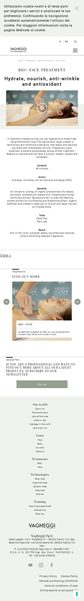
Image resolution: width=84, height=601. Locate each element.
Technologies (40, 475)
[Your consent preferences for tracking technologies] (77, 594)
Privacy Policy (48, 576)
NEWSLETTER (12, 360)
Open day (40, 514)
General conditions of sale (61, 585)
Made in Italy (40, 420)
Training (40, 502)
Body (40, 463)
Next (77, 301)
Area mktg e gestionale (40, 506)
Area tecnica (40, 510)
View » (5, 255)
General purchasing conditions (58, 580)
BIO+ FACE (25, 324)
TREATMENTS (19, 272)
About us (39, 409)
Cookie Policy (69, 576)
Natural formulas (40, 416)
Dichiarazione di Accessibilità (59, 590)
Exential (40, 494)
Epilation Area (40, 486)
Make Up (40, 451)
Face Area (40, 490)
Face (40, 467)
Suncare (40, 447)
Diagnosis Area (40, 482)
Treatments (40, 459)
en (66, 41)
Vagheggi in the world (40, 424)
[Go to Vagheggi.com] (18, 50)
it (60, 41)
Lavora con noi (40, 428)
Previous (6, 301)
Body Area (40, 479)
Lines (40, 436)
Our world (40, 405)
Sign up (42, 384)
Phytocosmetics (40, 412)
